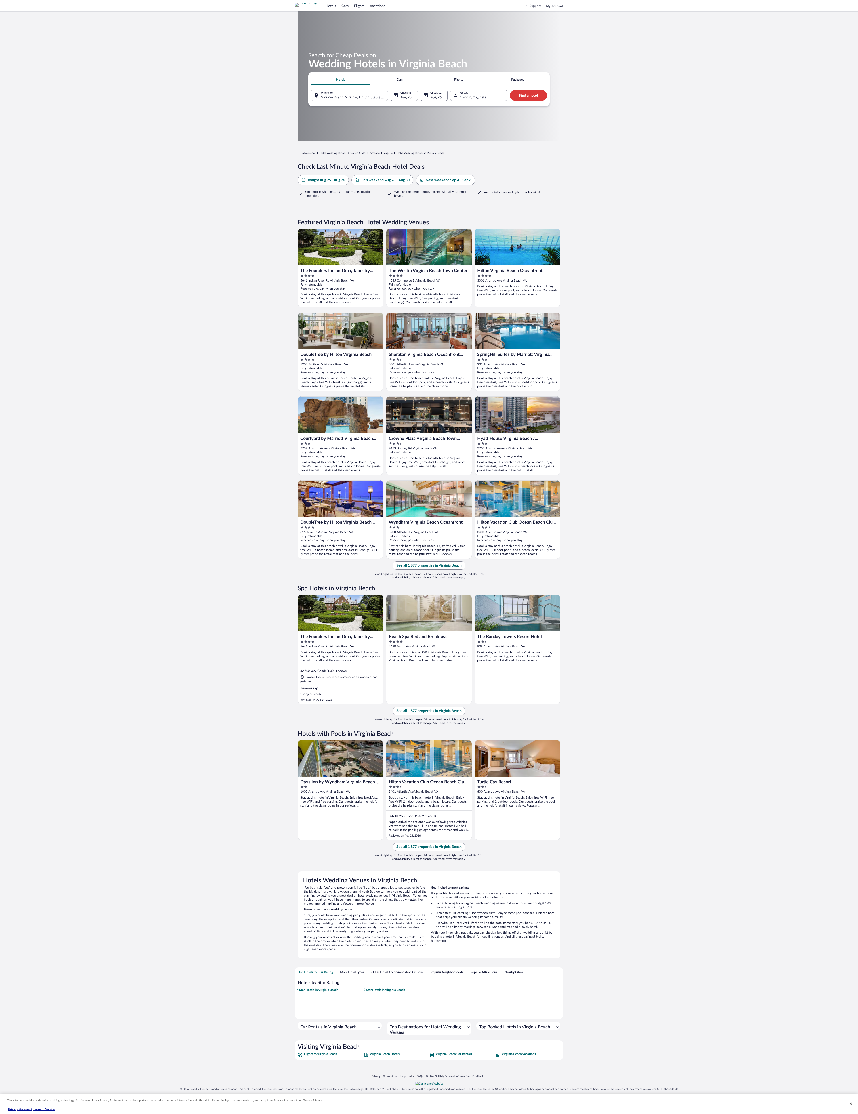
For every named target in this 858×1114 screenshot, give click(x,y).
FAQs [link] (420, 1076)
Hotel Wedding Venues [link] (333, 153)
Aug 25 (406, 97)
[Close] (851, 1103)
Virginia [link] (388, 153)
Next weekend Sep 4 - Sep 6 (448, 180)
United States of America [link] (365, 153)
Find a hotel (528, 95)
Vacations (377, 6)
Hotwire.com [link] (307, 153)
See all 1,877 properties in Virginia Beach (429, 565)
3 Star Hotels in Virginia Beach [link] (384, 990)
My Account (554, 6)
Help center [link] (407, 1076)
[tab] (340, 80)
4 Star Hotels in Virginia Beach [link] (317, 990)
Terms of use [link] (390, 1076)
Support (535, 6)
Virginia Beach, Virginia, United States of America (354, 97)
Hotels (331, 6)
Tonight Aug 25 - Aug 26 (326, 180)
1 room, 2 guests (473, 97)
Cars (345, 6)
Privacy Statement (20, 1109)
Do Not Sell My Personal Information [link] (448, 1076)
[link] (330, 1054)
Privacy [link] (376, 1076)
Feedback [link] (478, 1076)
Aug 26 (436, 97)
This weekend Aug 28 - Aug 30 (385, 180)
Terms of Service (44, 1109)
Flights (359, 6)
